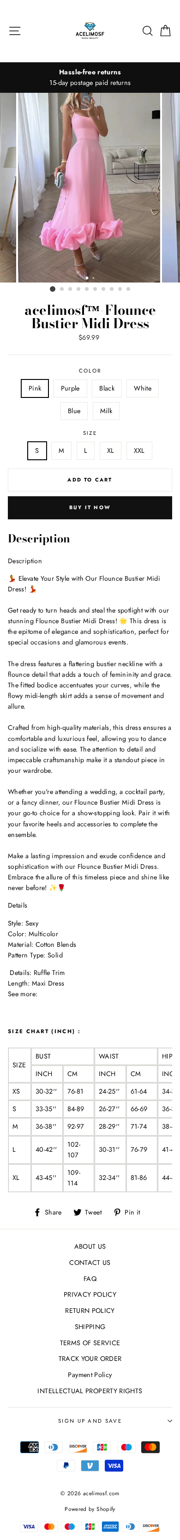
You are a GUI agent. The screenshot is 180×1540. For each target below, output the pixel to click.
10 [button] (128, 289)
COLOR (90, 370)
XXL (139, 450)
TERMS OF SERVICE (90, 1343)
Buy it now (90, 507)
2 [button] (62, 289)
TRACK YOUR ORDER (90, 1358)
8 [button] (112, 289)
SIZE (90, 433)
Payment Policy (90, 1374)
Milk (106, 410)
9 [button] (120, 289)
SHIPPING (90, 1326)
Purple (70, 388)
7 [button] (104, 289)
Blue (74, 410)
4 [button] (79, 289)
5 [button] (87, 289)
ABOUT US (90, 1246)
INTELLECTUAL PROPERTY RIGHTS (89, 1391)
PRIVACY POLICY (90, 1294)
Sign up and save (90, 1421)
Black (106, 388)
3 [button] (70, 289)
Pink (35, 388)
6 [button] (95, 289)
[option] (90, 77)
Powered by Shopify (90, 1509)
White (142, 388)
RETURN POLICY (90, 1310)
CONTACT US (90, 1262)
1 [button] (52, 289)
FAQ (90, 1278)
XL (110, 450)
